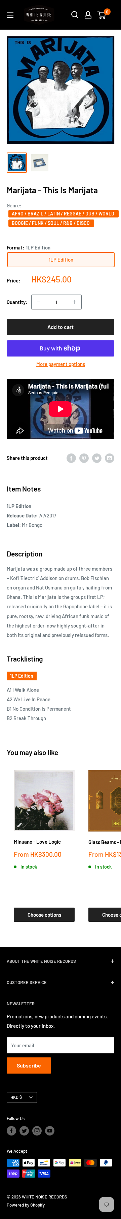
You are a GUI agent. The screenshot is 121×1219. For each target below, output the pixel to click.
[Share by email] (109, 458)
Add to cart (60, 327)
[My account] (88, 15)
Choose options (44, 915)
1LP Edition (21, 676)
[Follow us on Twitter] (24, 1131)
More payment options (60, 364)
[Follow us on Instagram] (37, 1131)
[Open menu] (10, 15)
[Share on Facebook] (71, 458)
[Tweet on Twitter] (97, 458)
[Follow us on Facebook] (11, 1131)
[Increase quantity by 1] (74, 302)
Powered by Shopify (26, 1205)
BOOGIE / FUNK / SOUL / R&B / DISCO (51, 223)
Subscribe (29, 1065)
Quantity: (17, 302)
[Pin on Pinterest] (84, 458)
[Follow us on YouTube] (49, 1131)
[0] (101, 15)
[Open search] (75, 15)
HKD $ (16, 1097)
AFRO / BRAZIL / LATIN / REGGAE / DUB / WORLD (63, 213)
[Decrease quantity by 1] (39, 302)
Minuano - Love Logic (37, 842)
